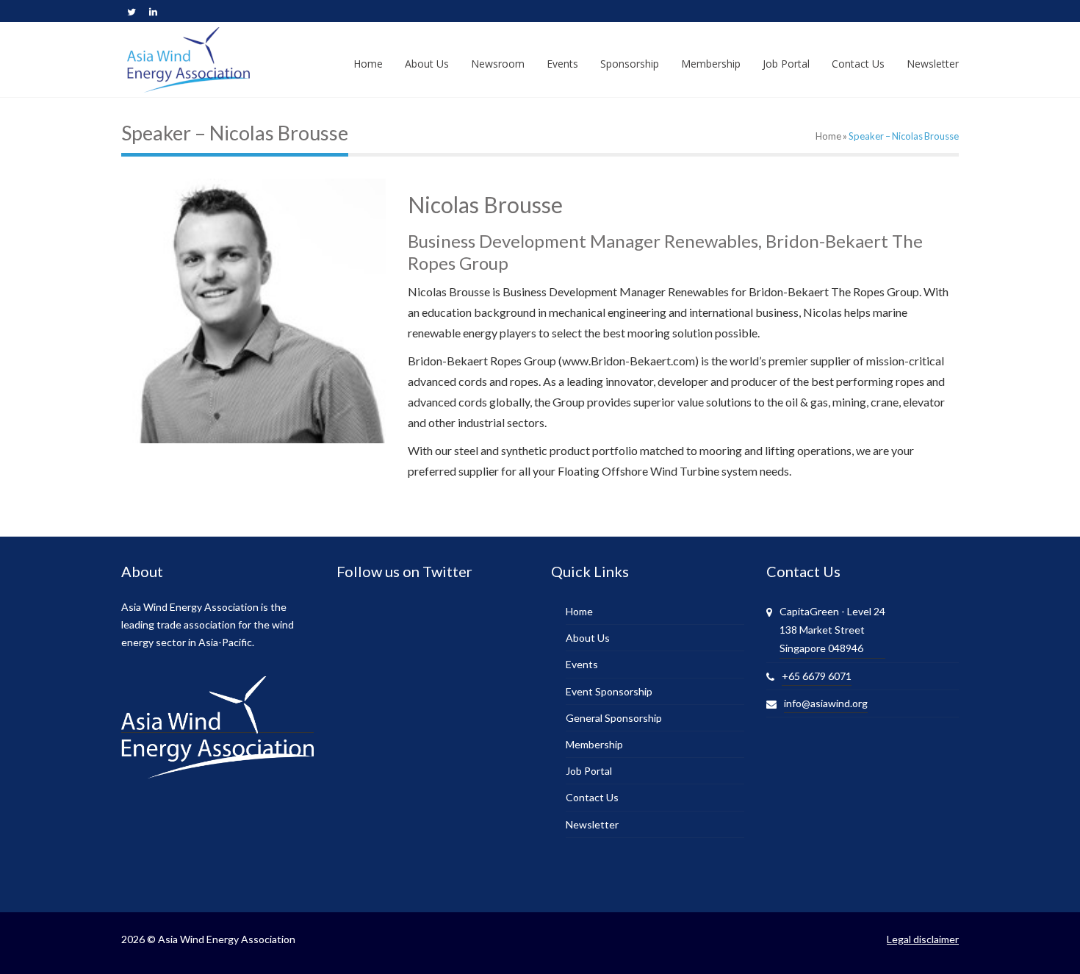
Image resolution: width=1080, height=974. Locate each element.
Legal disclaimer (923, 939)
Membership (594, 744)
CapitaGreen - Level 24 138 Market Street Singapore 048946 (832, 629)
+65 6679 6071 (817, 676)
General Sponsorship (614, 718)
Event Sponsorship (609, 691)
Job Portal (589, 770)
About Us (588, 637)
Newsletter (592, 824)
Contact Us (592, 797)
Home (828, 136)
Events (582, 664)
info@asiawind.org (826, 703)
